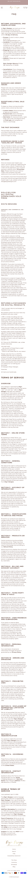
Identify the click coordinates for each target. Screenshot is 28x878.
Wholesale (14, 864)
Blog (14, 866)
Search (14, 851)
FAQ (14, 853)
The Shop (14, 860)
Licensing (14, 862)
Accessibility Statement (14, 855)
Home (14, 849)
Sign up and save (13, 870)
